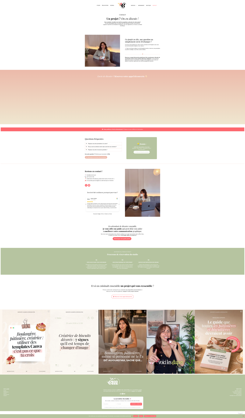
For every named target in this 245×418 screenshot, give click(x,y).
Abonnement (141, 5)
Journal (112, 5)
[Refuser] (243, 416)
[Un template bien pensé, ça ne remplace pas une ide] (26, 342)
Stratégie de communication (235, 395)
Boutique (148, 5)
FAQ (109, 154)
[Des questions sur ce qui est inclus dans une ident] (171, 342)
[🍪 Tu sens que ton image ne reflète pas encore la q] (219, 342)
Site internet (238, 394)
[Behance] (124, 394)
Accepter (135, 416)
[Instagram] (120, 394)
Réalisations (105, 5)
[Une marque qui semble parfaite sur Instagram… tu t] (122, 342)
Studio (98, 5)
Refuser (141, 416)
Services (133, 5)
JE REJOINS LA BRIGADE (136, 404)
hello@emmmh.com (91, 175)
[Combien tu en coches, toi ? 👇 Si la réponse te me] (74, 342)
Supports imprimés (237, 393)
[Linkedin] (122, 394)
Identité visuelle (238, 390)
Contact (155, 5)
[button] (135, 5)
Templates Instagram (236, 392)
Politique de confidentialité (150, 416)
